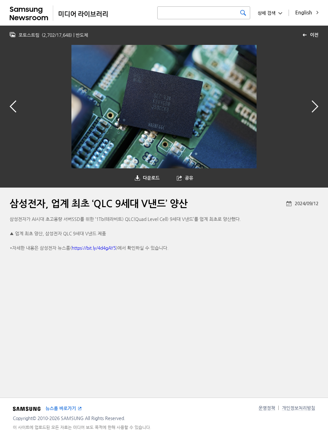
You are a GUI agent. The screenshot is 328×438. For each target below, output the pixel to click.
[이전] (13, 106)
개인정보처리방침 (298, 407)
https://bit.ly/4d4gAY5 (94, 247)
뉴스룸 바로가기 (60, 408)
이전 (314, 35)
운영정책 (266, 407)
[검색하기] (243, 13)
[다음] (315, 106)
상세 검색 (266, 13)
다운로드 (151, 178)
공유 (189, 178)
